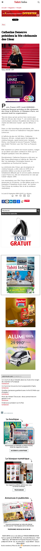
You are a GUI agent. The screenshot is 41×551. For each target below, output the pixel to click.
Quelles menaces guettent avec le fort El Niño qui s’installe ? (20, 391)
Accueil (4, 7)
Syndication (26, 545)
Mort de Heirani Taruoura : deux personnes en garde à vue (19, 397)
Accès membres (6, 545)
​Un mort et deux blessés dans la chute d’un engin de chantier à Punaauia (20, 381)
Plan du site (16, 545)
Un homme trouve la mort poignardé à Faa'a (19, 386)
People (19, 7)
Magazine (11, 7)
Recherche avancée (9, 214)
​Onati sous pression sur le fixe (13, 403)
